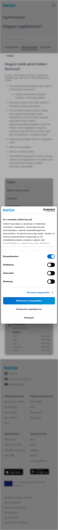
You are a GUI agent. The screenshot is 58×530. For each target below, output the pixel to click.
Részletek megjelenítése (38, 292)
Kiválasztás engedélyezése (29, 309)
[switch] (51, 265)
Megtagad (29, 317)
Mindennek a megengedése (29, 301)
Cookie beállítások (38, 460)
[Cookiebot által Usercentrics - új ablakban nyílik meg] (43, 210)
